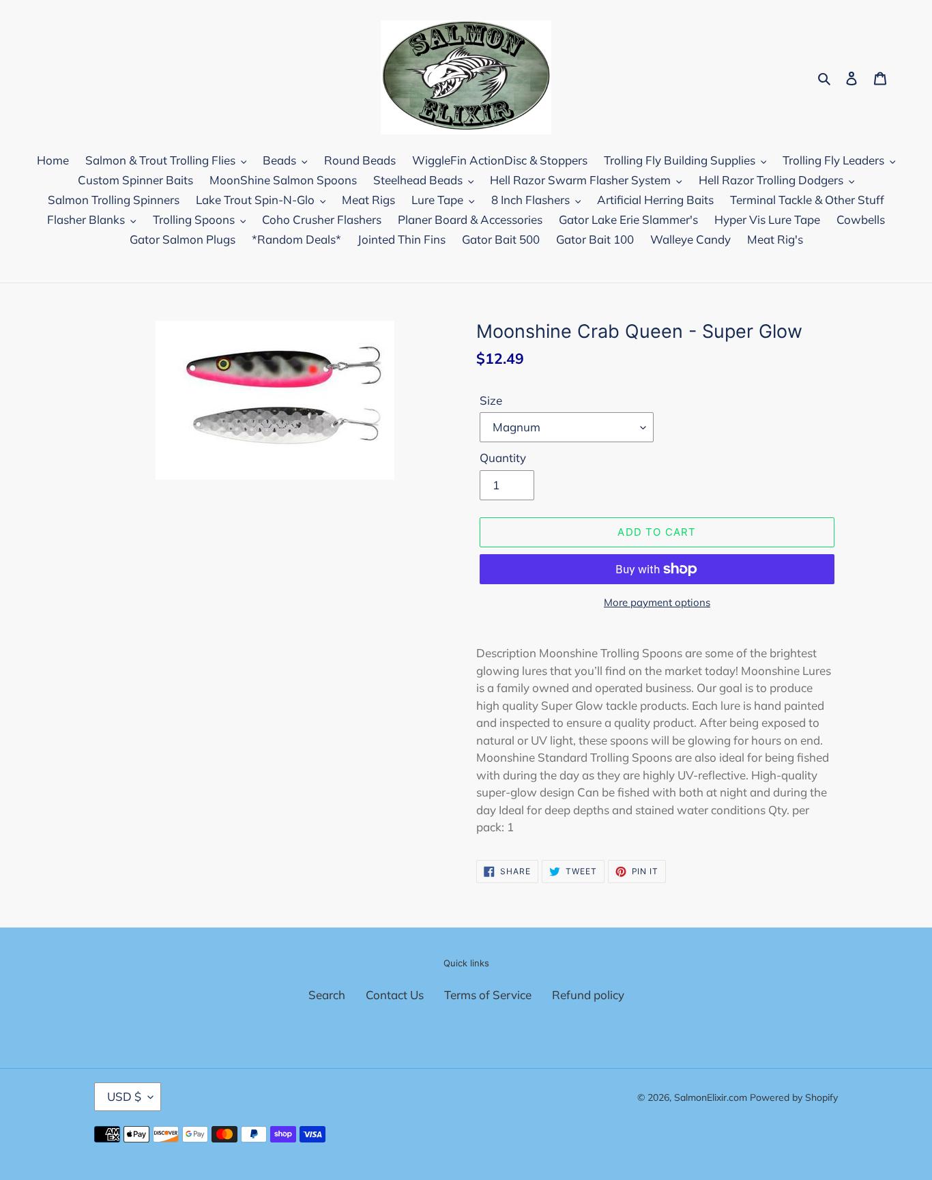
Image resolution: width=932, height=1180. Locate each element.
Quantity (503, 457)
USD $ (124, 1096)
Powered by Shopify (794, 1097)
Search (326, 995)
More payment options (657, 602)
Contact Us (395, 995)
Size (491, 400)
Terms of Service (487, 995)
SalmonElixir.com (710, 1097)
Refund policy (588, 995)
